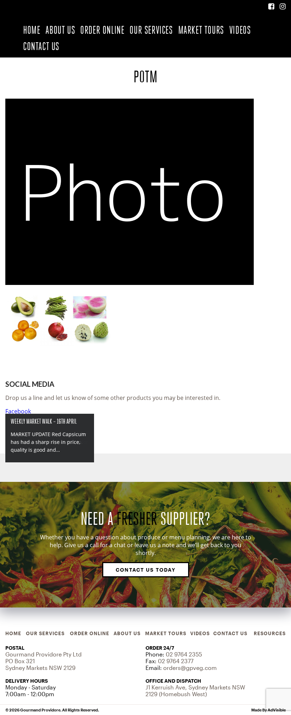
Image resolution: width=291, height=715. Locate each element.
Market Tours (201, 30)
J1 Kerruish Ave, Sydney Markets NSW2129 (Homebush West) (195, 690)
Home (31, 30)
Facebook (18, 411)
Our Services (151, 30)
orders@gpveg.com (190, 667)
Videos (240, 30)
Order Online (102, 30)
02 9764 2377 (175, 661)
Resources (270, 633)
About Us (60, 30)
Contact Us (41, 46)
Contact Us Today (146, 570)
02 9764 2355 (184, 654)
